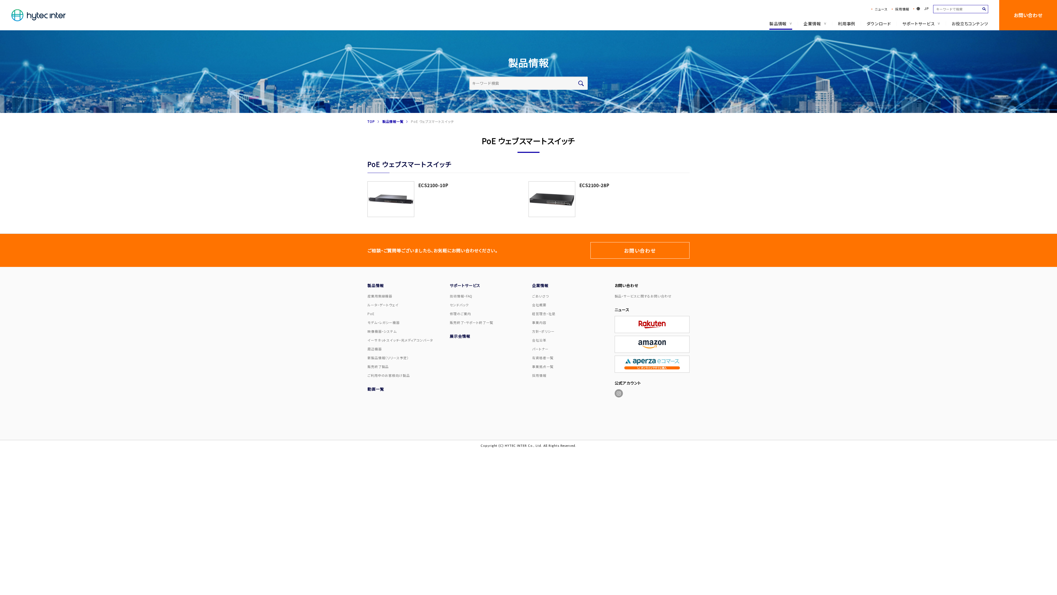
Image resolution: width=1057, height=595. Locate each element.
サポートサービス (918, 23)
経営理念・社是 (543, 313)
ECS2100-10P (433, 185)
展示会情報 (460, 336)
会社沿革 (539, 340)
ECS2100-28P (594, 185)
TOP (371, 121)
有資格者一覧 (542, 357)
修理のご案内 (460, 313)
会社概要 (539, 304)
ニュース (881, 9)
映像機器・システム (382, 331)
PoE (371, 313)
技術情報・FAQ (461, 296)
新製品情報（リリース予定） (388, 357)
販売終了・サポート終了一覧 (471, 322)
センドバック (459, 304)
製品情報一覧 (393, 121)
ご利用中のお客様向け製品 (388, 375)
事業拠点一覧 (542, 366)
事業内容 (539, 322)
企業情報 (812, 23)
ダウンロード (879, 23)
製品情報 (778, 23)
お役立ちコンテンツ (970, 23)
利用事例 (847, 23)
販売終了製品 (378, 366)
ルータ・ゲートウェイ (383, 304)
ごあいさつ (540, 296)
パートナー (540, 349)
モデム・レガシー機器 (383, 322)
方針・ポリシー (543, 331)
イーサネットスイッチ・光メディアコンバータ (400, 340)
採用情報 (902, 9)
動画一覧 (375, 389)
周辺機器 (374, 349)
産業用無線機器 (379, 296)
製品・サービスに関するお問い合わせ (643, 296)
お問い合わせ (1028, 15)
